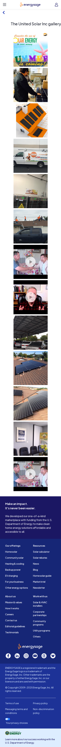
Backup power (13, 569)
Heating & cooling (14, 563)
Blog (35, 569)
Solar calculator (41, 551)
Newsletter (39, 587)
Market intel (39, 581)
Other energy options (16, 587)
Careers (9, 614)
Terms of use (12, 703)
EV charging (11, 575)
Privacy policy (40, 703)
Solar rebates (40, 557)
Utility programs (41, 630)
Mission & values (13, 602)
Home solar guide (42, 575)
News (36, 563)
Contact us (11, 620)
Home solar (11, 551)
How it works (12, 608)
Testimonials (12, 632)
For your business (14, 581)
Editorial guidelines (15, 626)
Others (37, 636)
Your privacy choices (17, 723)
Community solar (14, 557)
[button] (31, 50)
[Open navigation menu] (5, 4)
